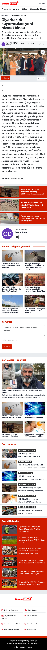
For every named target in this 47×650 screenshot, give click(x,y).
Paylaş (6, 78)
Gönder (7, 346)
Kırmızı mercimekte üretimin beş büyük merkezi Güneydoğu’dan (35, 289)
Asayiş (16, 9)
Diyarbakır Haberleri (27, 450)
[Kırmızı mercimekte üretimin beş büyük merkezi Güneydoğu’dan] (35, 280)
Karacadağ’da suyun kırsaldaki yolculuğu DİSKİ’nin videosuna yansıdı (30, 489)
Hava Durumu (32, 610)
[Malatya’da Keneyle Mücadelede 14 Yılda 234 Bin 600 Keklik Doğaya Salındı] (35, 256)
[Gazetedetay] (10, 3)
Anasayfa (6, 9)
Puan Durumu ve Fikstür (12, 624)
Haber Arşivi (31, 629)
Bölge (24, 9)
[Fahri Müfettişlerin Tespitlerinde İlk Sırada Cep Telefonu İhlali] (12, 280)
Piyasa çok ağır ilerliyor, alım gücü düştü (31, 511)
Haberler (5, 15)
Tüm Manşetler (32, 624)
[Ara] (40, 3)
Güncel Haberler (19, 15)
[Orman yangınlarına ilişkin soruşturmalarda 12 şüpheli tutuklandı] (12, 301)
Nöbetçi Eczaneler (11, 610)
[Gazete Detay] (7, 234)
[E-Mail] (17, 237)
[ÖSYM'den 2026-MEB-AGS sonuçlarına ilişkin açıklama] (12, 256)
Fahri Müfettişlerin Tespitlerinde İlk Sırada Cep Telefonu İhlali (11, 289)
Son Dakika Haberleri (11, 629)
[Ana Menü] (43, 3)
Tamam (29, 647)
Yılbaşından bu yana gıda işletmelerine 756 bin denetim (35, 311)
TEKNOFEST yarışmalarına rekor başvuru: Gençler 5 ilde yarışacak (30, 478)
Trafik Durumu (32, 616)
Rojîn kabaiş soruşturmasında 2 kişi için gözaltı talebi (29, 455)
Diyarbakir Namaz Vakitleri (9, 617)
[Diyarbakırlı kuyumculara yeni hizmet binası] (23, 61)
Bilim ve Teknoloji (25, 473)
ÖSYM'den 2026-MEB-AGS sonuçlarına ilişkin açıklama (11, 265)
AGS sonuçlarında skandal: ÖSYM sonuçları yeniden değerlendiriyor (28, 501)
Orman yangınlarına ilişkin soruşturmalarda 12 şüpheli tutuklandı (11, 311)
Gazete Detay (21, 232)
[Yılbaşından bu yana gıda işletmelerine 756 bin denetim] (35, 301)
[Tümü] (44, 444)
